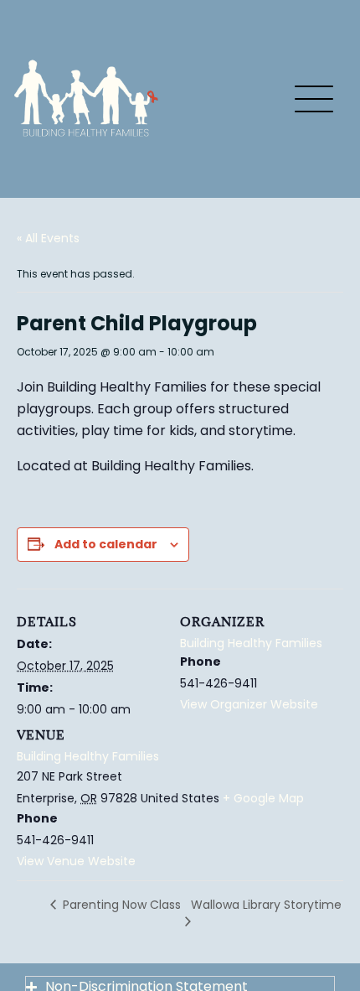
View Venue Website (76, 861)
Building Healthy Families (88, 756)
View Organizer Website (249, 704)
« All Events (48, 238)
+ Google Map (263, 798)
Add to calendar (105, 544)
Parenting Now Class (120, 904)
